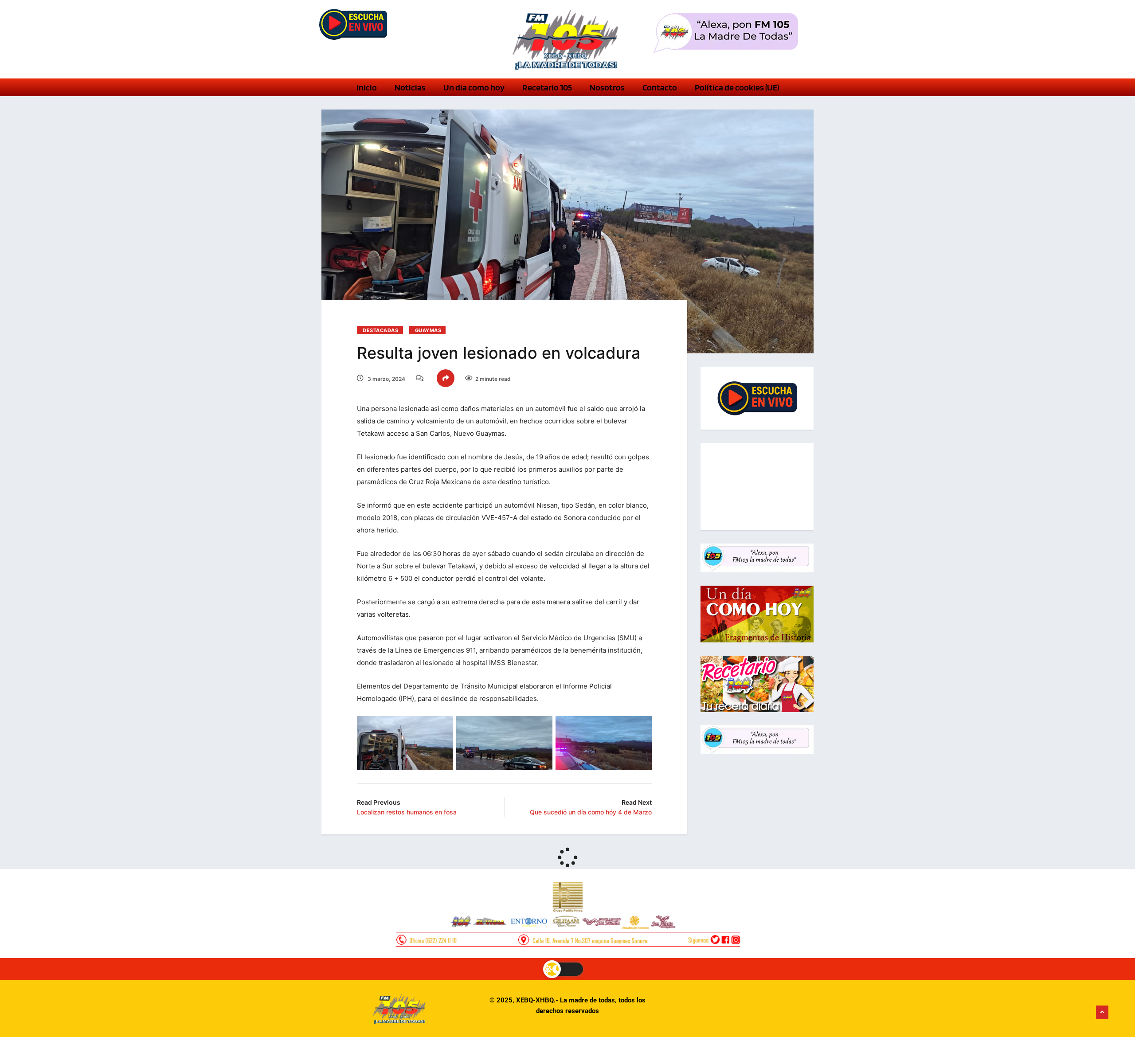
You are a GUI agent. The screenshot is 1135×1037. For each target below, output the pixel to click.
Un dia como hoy (474, 87)
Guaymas (428, 330)
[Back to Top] (1102, 1013)
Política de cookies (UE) (737, 87)
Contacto (659, 87)
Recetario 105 (547, 87)
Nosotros (607, 87)
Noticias (410, 87)
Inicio (366, 87)
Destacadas (381, 330)
